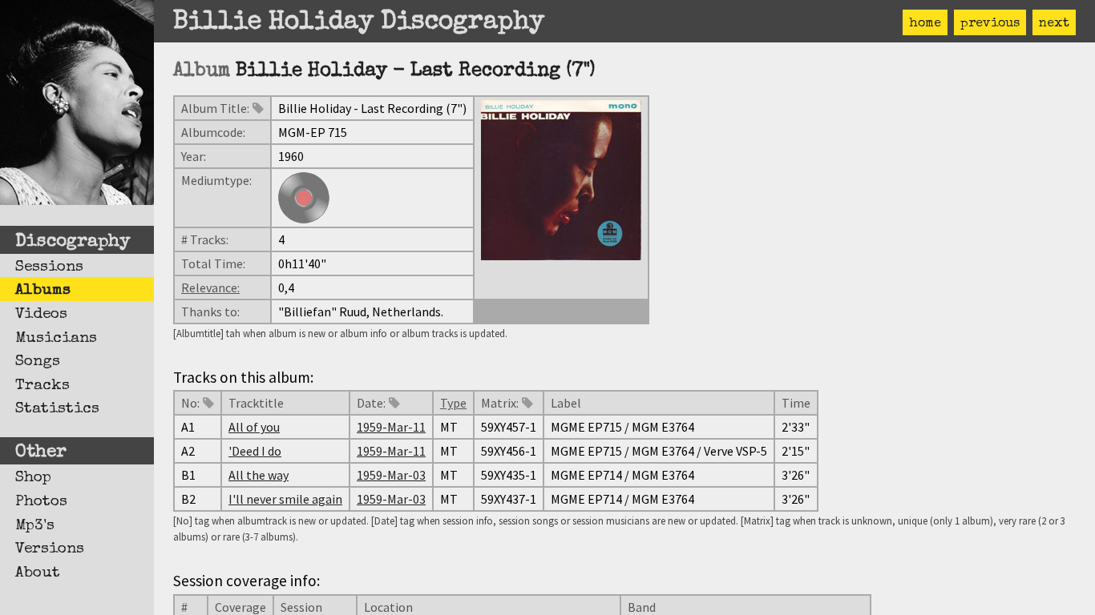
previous (990, 24)
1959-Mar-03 (391, 475)
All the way (258, 475)
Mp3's (35, 526)
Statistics (57, 409)
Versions (49, 549)
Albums (43, 291)
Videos (41, 315)
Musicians (56, 339)
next (1054, 24)
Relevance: (210, 287)
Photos (41, 502)
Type (453, 403)
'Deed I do (254, 451)
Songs (37, 362)
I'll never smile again (285, 499)
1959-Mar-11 (391, 427)
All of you (254, 427)
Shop (33, 478)
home (925, 24)
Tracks (42, 386)
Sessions (49, 267)
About (37, 573)
